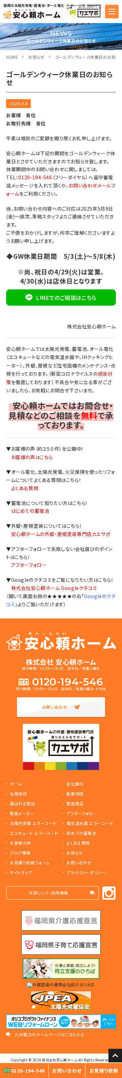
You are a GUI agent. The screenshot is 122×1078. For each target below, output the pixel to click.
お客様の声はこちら (32, 457)
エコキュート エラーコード (34, 833)
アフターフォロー (29, 564)
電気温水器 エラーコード (89, 823)
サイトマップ (21, 872)
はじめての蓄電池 (30, 510)
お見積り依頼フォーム (29, 862)
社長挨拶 (18, 793)
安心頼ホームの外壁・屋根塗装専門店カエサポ (60, 534)
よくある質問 (25, 488)
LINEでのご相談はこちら (66, 297)
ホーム (16, 783)
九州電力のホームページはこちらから (49, 1034)
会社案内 (74, 784)
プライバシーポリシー (86, 872)
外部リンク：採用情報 (48, 893)
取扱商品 (74, 803)
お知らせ (36, 57)
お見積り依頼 (103, 1070)
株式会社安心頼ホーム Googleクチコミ (54, 588)
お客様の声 (20, 843)
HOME (12, 57)
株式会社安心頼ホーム (59, 1059)
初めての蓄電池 (81, 833)
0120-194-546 (35, 177)
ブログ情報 (20, 853)
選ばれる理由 (22, 803)
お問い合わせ (54, 707)
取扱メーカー (22, 813)
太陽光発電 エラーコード (33, 823)
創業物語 (74, 793)
